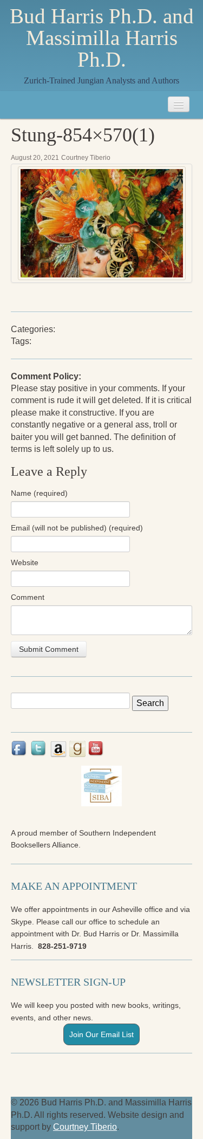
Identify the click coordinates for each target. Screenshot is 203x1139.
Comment (27, 597)
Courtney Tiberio (85, 157)
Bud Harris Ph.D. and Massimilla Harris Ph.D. (102, 37)
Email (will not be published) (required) (77, 527)
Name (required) (39, 493)
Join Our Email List (101, 1034)
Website (24, 562)
